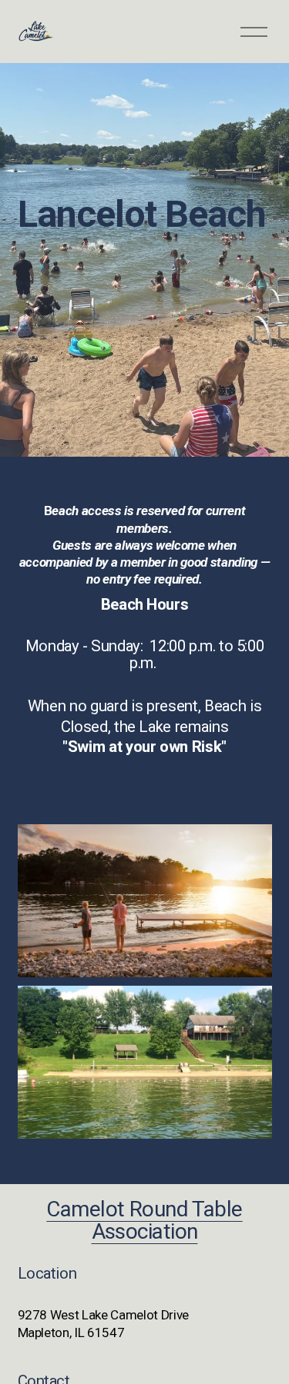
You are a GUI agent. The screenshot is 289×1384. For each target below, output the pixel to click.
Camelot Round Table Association (144, 1220)
